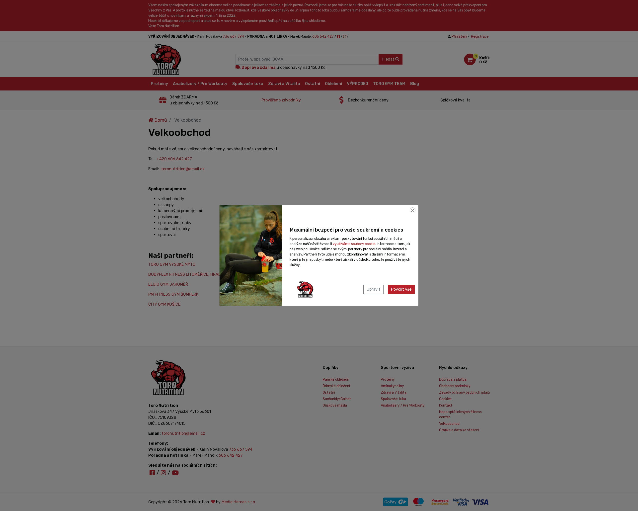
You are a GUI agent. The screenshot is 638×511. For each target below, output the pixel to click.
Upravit (373, 289)
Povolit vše (401, 289)
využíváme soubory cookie (354, 244)
